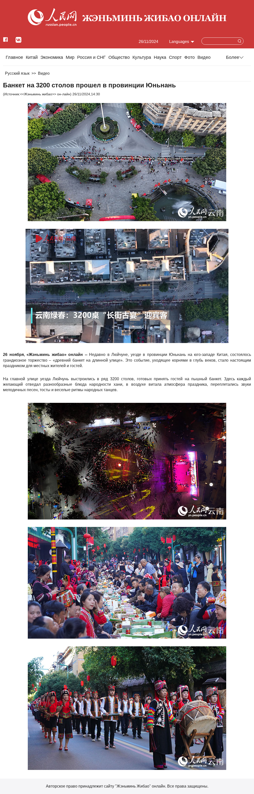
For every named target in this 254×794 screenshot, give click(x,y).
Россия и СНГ (91, 57)
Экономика (51, 57)
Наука (160, 57)
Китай (32, 57)
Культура (141, 57)
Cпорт (175, 57)
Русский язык (17, 73)
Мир (70, 57)
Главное (14, 57)
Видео (204, 57)
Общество (119, 57)
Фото (189, 57)
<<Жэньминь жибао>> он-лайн (45, 94)
